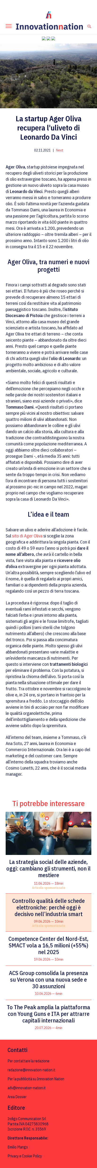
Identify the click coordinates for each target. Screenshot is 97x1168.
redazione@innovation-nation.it (31, 1070)
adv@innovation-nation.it (27, 1087)
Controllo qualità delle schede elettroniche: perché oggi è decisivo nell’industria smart (48, 907)
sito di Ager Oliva (27, 536)
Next (59, 150)
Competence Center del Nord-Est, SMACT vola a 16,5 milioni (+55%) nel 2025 (48, 945)
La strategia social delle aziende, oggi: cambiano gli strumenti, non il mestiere (48, 868)
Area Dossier (17, 1096)
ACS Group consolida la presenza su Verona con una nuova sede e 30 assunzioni (48, 979)
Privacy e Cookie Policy (25, 1156)
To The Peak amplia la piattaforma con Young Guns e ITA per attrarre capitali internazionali (48, 1014)
